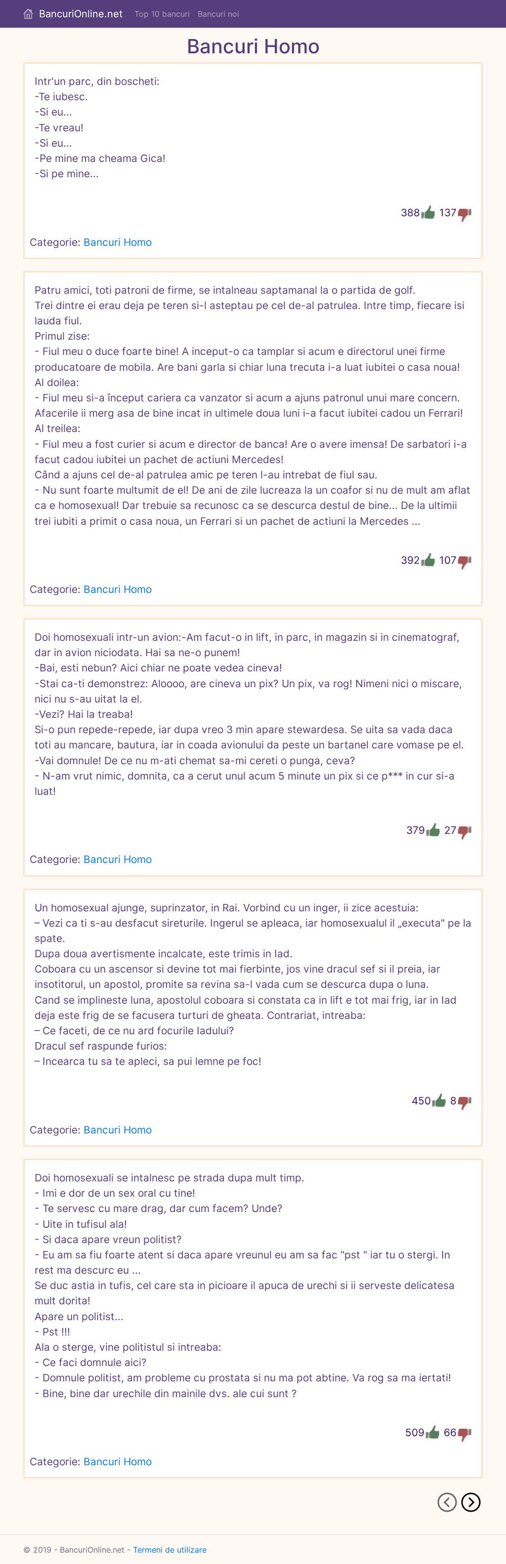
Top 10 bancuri (162, 14)
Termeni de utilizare (170, 1550)
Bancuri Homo (118, 242)
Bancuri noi (218, 14)
